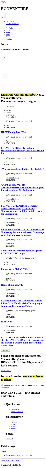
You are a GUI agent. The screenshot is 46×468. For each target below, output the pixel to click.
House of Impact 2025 (12, 285)
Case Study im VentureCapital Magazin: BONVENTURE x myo (21, 252)
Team (8, 32)
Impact (8, 30)
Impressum (5, 461)
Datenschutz (15, 461)
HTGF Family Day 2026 (13, 132)
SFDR (3, 451)
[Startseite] (3, 3)
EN (2, 17)
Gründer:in (10, 21)
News (8, 35)
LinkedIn (9, 439)
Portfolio (9, 28)
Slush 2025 (6, 321)
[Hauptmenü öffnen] (5, 16)
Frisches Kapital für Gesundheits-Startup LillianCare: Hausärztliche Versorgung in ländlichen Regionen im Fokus (21, 303)
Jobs (7, 37)
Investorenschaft (12, 24)
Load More (5, 350)
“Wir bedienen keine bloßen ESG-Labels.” (22, 169)
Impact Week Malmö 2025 (14, 269)
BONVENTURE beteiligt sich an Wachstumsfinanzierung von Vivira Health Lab (22, 151)
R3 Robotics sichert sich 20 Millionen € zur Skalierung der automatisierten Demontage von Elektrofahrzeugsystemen (22, 232)
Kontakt (9, 39)
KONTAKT (6, 371)
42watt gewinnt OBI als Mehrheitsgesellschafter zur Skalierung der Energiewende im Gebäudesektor (22, 187)
